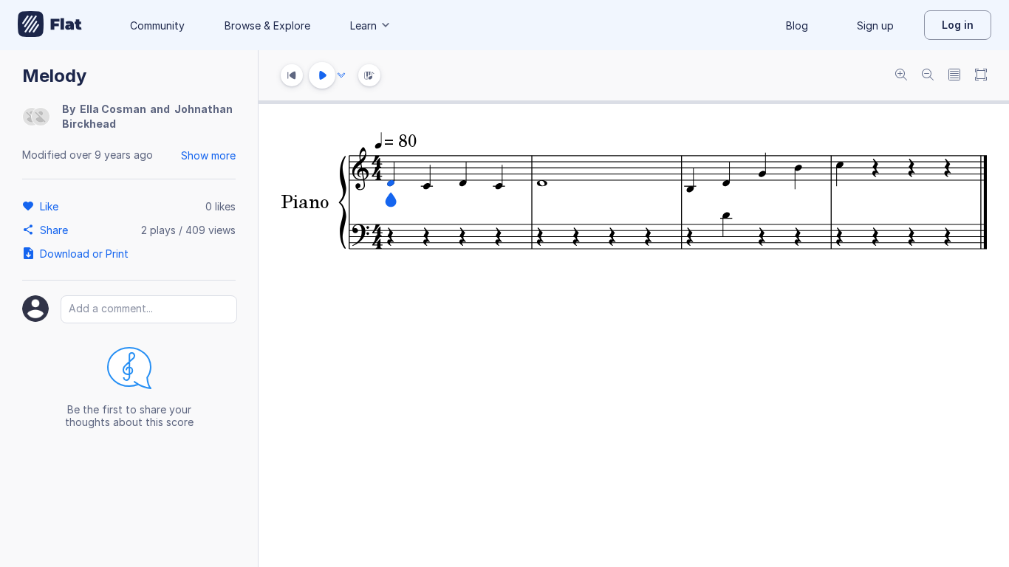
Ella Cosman (113, 109)
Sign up (875, 25)
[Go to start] (292, 75)
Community (157, 25)
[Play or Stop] (322, 75)
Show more (208, 155)
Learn (363, 25)
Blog (797, 25)
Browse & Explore (267, 25)
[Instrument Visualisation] (369, 75)
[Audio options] (341, 75)
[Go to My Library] (50, 25)
